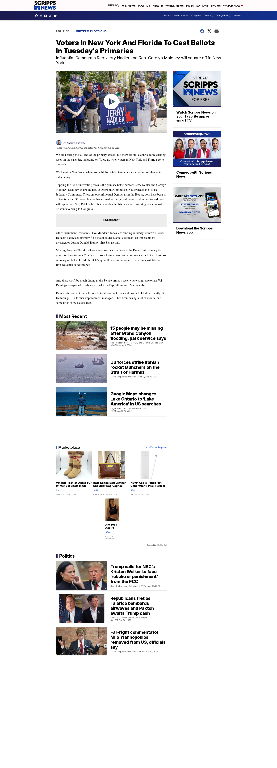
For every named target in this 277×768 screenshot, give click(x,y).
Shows (216, 5)
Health (157, 5)
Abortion (167, 15)
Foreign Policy (223, 15)
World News (174, 5)
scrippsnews (37, 15)
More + (237, 15)
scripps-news (46, 15)
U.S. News (129, 5)
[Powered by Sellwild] (162, 545)
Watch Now (232, 5)
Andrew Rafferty (76, 142)
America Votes (181, 15)
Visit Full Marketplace (156, 447)
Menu (112, 5)
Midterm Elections (91, 31)
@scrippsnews (56, 15)
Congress (196, 15)
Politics (144, 5)
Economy (208, 15)
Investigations (197, 5)
